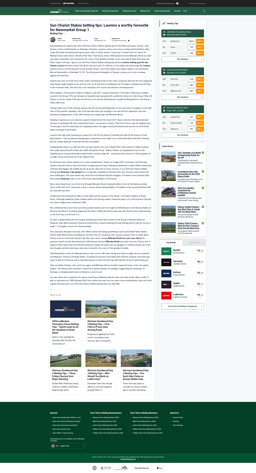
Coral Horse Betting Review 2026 (105, 425)
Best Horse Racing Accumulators (65, 425)
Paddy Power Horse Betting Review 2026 (108, 433)
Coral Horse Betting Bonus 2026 (145, 425)
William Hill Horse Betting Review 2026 (107, 429)
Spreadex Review (179, 264)
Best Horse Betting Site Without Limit (67, 417)
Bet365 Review (179, 253)
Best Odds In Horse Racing (63, 433)
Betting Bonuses (129, 11)
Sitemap (176, 421)
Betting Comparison (110, 11)
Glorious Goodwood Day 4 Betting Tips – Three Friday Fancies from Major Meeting (65, 374)
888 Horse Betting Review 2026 (104, 421)
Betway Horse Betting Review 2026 (106, 417)
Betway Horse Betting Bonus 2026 (145, 417)
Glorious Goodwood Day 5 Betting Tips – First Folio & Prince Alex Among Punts (100, 325)
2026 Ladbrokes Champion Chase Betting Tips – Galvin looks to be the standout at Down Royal (65, 327)
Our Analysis (182, 59)
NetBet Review (178, 286)
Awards (177, 11)
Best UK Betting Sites (57, 20)
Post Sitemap (178, 425)
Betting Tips (145, 11)
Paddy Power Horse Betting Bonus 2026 (148, 433)
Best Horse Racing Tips (61, 429)
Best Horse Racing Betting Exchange (66, 421)
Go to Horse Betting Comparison (182, 306)
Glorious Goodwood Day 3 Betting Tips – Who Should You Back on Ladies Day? (100, 374)
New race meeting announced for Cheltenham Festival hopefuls (187, 191)
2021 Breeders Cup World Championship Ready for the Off (189, 155)
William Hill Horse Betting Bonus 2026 (147, 429)
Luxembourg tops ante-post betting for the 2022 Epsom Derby (189, 174)
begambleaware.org (128, 459)
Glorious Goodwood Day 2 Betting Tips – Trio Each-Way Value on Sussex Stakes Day (135, 374)
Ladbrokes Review (180, 297)
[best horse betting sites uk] (61, 11)
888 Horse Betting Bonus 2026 (144, 421)
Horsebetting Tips (72, 20)
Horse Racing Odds (162, 11)
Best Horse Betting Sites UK (86, 11)
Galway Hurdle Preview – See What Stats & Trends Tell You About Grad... (189, 209)
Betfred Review (179, 275)
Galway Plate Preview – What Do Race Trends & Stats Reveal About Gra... (189, 225)
